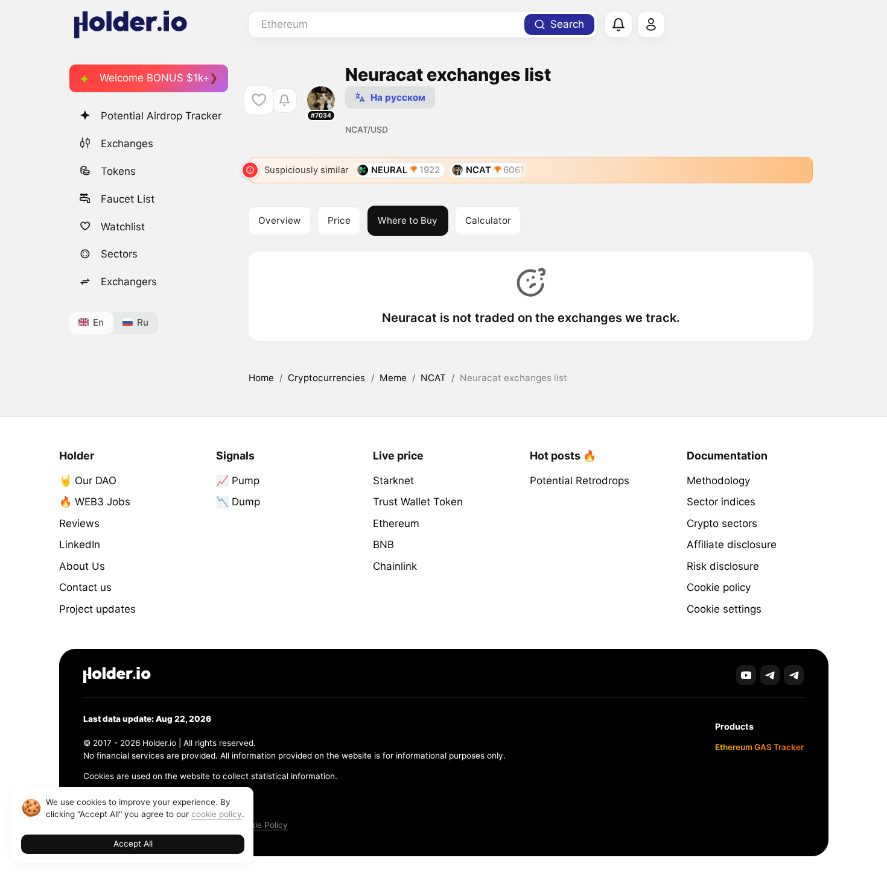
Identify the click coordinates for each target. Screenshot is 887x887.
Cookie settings (724, 609)
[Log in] (651, 25)
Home (261, 378)
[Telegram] (770, 675)
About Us (82, 566)
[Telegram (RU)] (794, 675)
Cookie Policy (261, 825)
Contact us (85, 587)
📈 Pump (237, 481)
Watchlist (123, 226)
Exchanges (127, 143)
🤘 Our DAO (87, 481)
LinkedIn (79, 544)
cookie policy (216, 814)
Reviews (79, 523)
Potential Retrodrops (579, 481)
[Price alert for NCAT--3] (284, 100)
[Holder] (117, 675)
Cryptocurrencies (326, 378)
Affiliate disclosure (732, 544)
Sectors (119, 254)
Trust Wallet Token (418, 502)
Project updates (97, 609)
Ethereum (396, 523)
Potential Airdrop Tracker (161, 116)
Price (339, 220)
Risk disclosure (723, 566)
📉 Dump (238, 502)
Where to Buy (407, 220)
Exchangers (129, 282)
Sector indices (721, 502)
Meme (393, 378)
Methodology (718, 481)
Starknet (393, 481)
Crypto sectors (722, 523)
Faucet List (127, 198)
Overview (279, 220)
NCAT (433, 378)
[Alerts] (618, 25)
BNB (383, 544)
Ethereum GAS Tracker (759, 747)
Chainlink (395, 566)
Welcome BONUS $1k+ (154, 78)
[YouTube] (746, 675)
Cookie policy (719, 587)
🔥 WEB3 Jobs (94, 502)
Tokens (118, 171)
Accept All (133, 843)
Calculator (488, 220)
